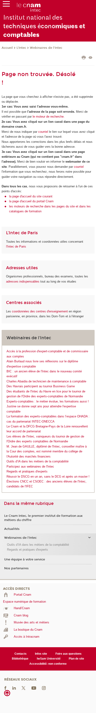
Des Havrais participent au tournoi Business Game (41, 386)
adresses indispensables (22, 281)
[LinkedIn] (14, 688)
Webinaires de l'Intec (46, 48)
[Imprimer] (84, 58)
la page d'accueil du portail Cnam (31, 201)
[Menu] (6, 5)
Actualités (12, 529)
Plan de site (76, 658)
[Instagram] (44, 688)
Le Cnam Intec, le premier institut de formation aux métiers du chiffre (43, 518)
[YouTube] (33, 688)
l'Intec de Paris (16, 246)
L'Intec (21, 48)
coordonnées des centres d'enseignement (40, 311)
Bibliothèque (20, 658)
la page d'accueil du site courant (30, 196)
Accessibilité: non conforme (48, 663)
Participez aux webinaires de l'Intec (30, 466)
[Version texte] (91, 58)
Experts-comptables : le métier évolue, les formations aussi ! (48, 401)
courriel (43, 131)
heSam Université (49, 658)
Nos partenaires (16, 568)
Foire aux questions (68, 653)
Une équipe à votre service (24, 559)
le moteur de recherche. (48, 116)
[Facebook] (5, 688)
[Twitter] (23, 688)
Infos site (41, 653)
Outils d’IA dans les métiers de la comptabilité (38, 461)
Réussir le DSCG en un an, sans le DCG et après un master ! (48, 476)
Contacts (20, 653)
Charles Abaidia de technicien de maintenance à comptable (46, 381)
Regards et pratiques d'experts (27, 471)
